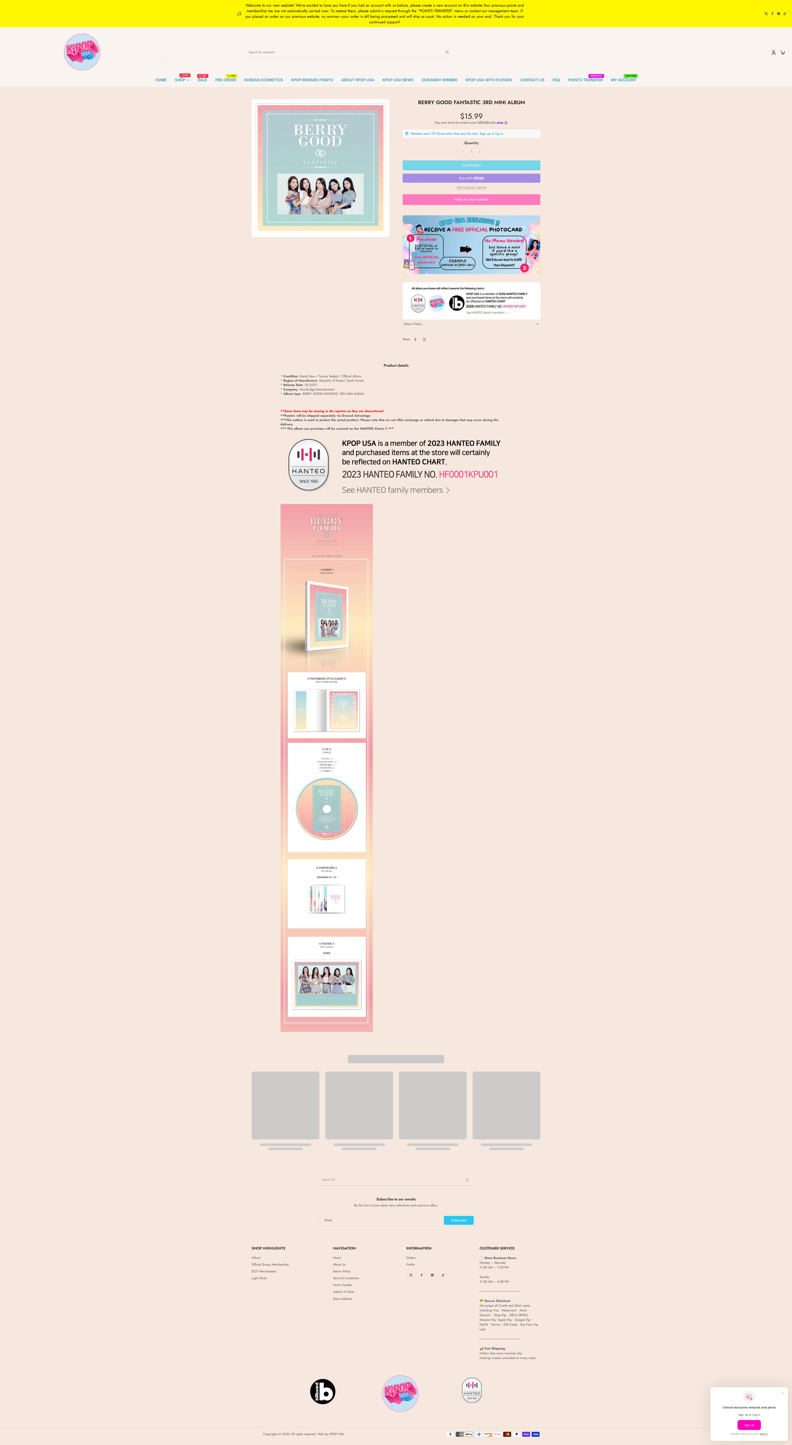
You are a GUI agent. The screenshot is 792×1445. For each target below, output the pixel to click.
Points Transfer (342, 1285)
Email (328, 1220)
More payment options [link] (472, 188)
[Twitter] (766, 13)
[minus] (463, 152)
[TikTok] (785, 13)
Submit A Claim (343, 1292)
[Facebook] (772, 13)
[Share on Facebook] (415, 339)
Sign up (485, 133)
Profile (410, 1264)
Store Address (342, 1299)
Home (337, 1258)
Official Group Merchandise (270, 1264)
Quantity (471, 143)
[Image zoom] (320, 168)
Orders (411, 1258)
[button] (471, 165)
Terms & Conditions (346, 1278)
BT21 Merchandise (264, 1271)
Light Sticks (259, 1278)
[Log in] (773, 52)
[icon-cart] (782, 52)
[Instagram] (779, 13)
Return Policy (342, 1271)
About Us (339, 1264)
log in (499, 133)
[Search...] (447, 52)
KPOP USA (336, 1434)
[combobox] (396, 1179)
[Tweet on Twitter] (424, 339)
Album (256, 1258)
